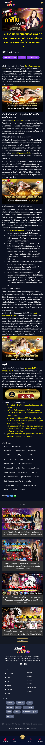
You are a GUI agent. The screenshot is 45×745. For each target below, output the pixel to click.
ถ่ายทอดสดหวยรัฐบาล (30, 712)
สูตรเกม (29, 692)
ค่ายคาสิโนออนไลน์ (9, 464)
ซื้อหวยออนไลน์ (8, 468)
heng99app (28, 446)
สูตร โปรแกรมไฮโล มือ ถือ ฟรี (30, 477)
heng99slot (19, 459)
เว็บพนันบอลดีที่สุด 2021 (11, 485)
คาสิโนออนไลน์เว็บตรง (25, 464)
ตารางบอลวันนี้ (28, 707)
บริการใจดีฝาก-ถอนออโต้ (15, 230)
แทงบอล (29, 676)
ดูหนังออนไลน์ (20, 468)
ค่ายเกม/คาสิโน (31, 688)
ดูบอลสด (22, 57)
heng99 (6, 446)
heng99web (30, 459)
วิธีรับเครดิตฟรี (33, 57)
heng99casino (20, 450)
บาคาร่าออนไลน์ (22, 472)
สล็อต (9, 685)
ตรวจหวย (10, 703)
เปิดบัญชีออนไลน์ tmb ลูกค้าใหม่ (13, 481)
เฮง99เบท (14, 490)
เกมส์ (8, 693)
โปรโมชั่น (23, 490)
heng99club (32, 450)
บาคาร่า (9, 689)
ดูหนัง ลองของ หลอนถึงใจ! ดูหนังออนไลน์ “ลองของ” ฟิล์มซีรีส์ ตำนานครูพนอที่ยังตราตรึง (25, 435)
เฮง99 (6, 490)
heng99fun (7, 455)
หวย (8, 678)
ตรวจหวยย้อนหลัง (33, 468)
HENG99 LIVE (7, 52)
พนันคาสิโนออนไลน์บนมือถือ (21, 153)
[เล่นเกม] (22, 736)
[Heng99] (17, 4)
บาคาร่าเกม (34, 472)
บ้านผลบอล (30, 684)
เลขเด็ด (28, 481)
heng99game (19, 455)
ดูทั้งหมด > (22, 640)
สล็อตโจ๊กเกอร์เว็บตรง (11, 477)
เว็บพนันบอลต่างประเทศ (29, 485)
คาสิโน (17, 52)
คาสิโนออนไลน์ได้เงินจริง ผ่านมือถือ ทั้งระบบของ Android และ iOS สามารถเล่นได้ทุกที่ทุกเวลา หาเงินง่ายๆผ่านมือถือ (24, 413)
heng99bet (7, 450)
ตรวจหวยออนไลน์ (9, 472)
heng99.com (16, 446)
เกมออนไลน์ (20, 703)
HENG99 (10, 674)
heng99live (8, 459)
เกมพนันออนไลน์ (17, 120)
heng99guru (31, 455)
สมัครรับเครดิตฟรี (10, 57)
